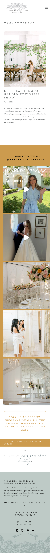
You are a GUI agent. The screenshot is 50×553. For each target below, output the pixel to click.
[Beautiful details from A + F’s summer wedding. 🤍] (26, 285)
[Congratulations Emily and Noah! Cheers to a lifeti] (26, 237)
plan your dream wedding (32, 459)
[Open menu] (46, 7)
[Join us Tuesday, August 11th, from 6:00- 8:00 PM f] (26, 189)
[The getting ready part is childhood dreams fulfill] (26, 333)
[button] (25, 443)
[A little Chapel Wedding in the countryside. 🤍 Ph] (26, 382)
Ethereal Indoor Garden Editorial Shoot (22, 94)
